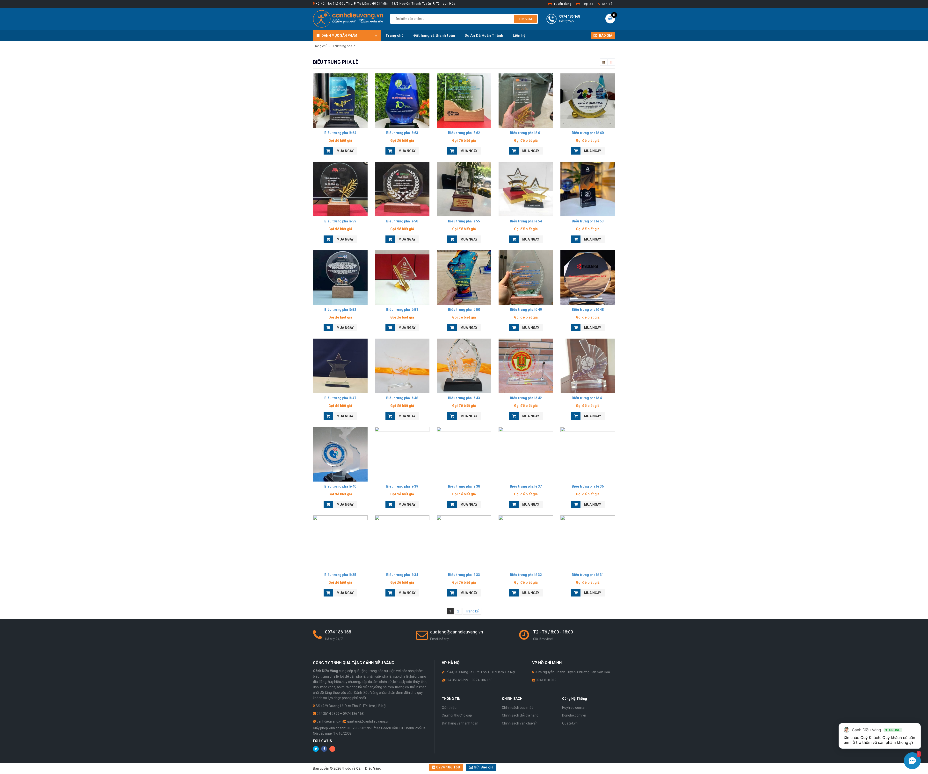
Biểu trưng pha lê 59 (340, 221)
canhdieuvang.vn (330, 721)
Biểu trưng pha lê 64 (340, 133)
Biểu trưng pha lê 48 (588, 310)
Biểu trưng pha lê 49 (526, 310)
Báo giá (605, 35)
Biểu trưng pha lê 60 (588, 133)
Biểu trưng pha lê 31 (588, 575)
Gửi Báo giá (483, 767)
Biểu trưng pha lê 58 (402, 221)
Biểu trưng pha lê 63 (402, 133)
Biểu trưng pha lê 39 (402, 486)
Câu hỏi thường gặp (457, 715)
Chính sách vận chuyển (519, 723)
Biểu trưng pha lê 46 (402, 398)
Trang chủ (394, 35)
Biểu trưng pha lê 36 (588, 486)
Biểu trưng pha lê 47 (340, 398)
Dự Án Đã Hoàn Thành (484, 35)
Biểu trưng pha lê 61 (526, 133)
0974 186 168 (447, 767)
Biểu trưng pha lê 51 (402, 310)
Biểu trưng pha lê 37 (526, 486)
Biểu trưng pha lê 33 (464, 575)
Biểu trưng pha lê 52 (340, 310)
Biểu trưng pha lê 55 (464, 221)
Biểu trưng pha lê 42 (526, 398)
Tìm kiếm (525, 19)
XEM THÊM (340, 99)
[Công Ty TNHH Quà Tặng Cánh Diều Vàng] (348, 19)
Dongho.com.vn (574, 715)
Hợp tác (587, 4)
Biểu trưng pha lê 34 (402, 575)
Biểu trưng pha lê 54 (526, 221)
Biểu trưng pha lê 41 (588, 398)
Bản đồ (607, 4)
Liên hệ (519, 35)
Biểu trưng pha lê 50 (464, 310)
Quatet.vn (570, 723)
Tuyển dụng (562, 4)
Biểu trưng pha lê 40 (340, 486)
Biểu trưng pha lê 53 (588, 221)
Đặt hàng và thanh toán (434, 35)
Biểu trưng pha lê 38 (464, 486)
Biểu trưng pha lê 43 (464, 398)
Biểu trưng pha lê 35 (340, 575)
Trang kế (472, 611)
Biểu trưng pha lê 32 (526, 575)
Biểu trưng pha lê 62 (464, 133)
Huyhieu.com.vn (574, 708)
